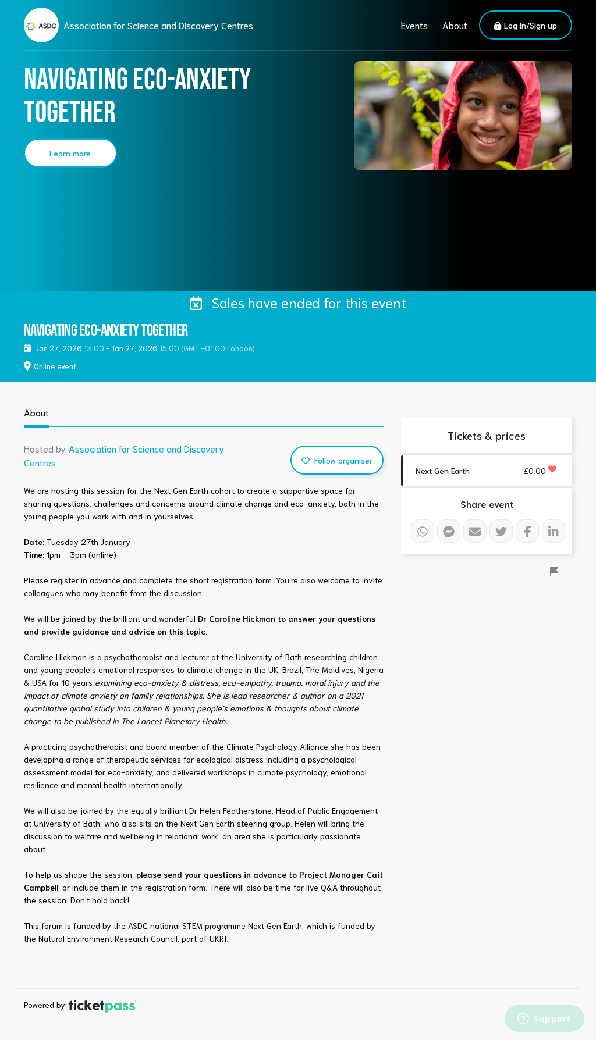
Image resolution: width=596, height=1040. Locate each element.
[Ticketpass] (102, 1004)
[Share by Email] (475, 531)
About (454, 25)
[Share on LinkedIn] (553, 531)
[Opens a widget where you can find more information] (544, 1019)
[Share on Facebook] (527, 531)
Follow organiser (342, 460)
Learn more (70, 153)
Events (414, 25)
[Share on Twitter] (501, 531)
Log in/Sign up (529, 25)
